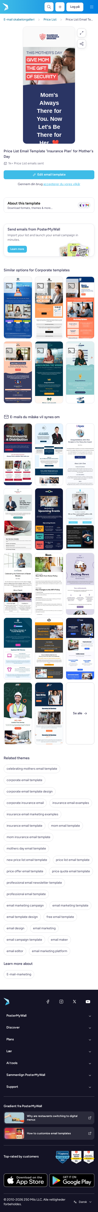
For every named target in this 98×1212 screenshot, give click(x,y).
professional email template (26, 894)
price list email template (73, 860)
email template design (22, 917)
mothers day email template (26, 848)
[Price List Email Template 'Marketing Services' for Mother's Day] (18, 372)
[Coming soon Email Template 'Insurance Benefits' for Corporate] (80, 649)
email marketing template (70, 905)
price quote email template (71, 871)
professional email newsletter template (34, 883)
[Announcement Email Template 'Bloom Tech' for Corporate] (49, 584)
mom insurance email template (28, 837)
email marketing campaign (25, 905)
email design (15, 928)
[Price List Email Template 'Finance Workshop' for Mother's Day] (80, 308)
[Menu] (91, 6)
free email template (60, 917)
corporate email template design (30, 791)
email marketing (44, 928)
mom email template (65, 826)
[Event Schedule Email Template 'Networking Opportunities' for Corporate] (49, 519)
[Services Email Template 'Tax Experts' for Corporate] (18, 519)
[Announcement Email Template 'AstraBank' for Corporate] (18, 584)
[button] (81, 32)
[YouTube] (88, 1001)
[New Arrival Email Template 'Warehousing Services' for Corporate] (18, 454)
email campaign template (24, 940)
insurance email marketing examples (32, 814)
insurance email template (24, 826)
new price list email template (27, 860)
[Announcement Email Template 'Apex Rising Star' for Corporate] (80, 454)
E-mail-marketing (19, 974)
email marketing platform (49, 951)
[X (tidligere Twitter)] (74, 1001)
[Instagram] (61, 1001)
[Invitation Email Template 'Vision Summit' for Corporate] (49, 649)
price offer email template (25, 871)
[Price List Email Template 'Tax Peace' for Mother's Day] (18, 308)
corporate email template (24, 780)
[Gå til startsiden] (5, 6)
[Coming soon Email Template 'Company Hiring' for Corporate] (49, 713)
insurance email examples (70, 803)
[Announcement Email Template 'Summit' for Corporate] (80, 584)
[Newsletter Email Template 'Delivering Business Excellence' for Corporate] (49, 454)
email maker (59, 940)
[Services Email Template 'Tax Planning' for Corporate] (80, 519)
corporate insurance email (25, 803)
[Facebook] (47, 1001)
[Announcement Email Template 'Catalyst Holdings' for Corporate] (49, 372)
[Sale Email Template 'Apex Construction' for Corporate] (18, 713)
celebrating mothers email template (32, 769)
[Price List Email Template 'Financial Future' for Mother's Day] (49, 308)
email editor (15, 951)
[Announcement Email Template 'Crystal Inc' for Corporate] (18, 649)
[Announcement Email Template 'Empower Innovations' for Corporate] (80, 372)
